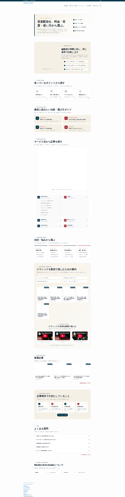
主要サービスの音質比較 (40, 252)
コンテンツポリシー (53, 472)
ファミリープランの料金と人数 (46, 205)
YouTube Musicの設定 (54, 256)
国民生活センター (27, 494)
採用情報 (25, 491)
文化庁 (25, 492)
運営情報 (36, 472)
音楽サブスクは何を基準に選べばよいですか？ (45, 435)
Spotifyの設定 (53, 252)
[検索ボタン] (100, 5)
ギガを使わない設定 (44, 210)
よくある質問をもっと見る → (86, 454)
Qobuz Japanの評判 (40, 254)
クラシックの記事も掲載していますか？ (44, 450)
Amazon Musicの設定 (54, 254)
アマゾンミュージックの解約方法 (46, 207)
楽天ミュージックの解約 (84, 254)
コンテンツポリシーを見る (62, 414)
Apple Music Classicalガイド (43, 281)
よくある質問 (26, 487)
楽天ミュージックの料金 (69, 256)
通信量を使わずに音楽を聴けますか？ (44, 443)
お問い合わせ (66, 472)
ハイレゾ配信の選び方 (40, 256)
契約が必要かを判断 (83, 256)
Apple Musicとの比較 (44, 212)
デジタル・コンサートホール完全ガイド (71, 281)
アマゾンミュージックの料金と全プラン (47, 200)
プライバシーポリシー (81, 472)
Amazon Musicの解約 (83, 252)
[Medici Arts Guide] (28, 5)
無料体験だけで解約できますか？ (43, 446)
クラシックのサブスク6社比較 (43, 277)
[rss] (101, 0)
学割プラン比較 (67, 252)
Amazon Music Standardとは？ (46, 203)
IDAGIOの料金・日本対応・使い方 (70, 277)
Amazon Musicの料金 (69, 254)
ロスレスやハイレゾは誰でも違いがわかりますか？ (46, 439)
